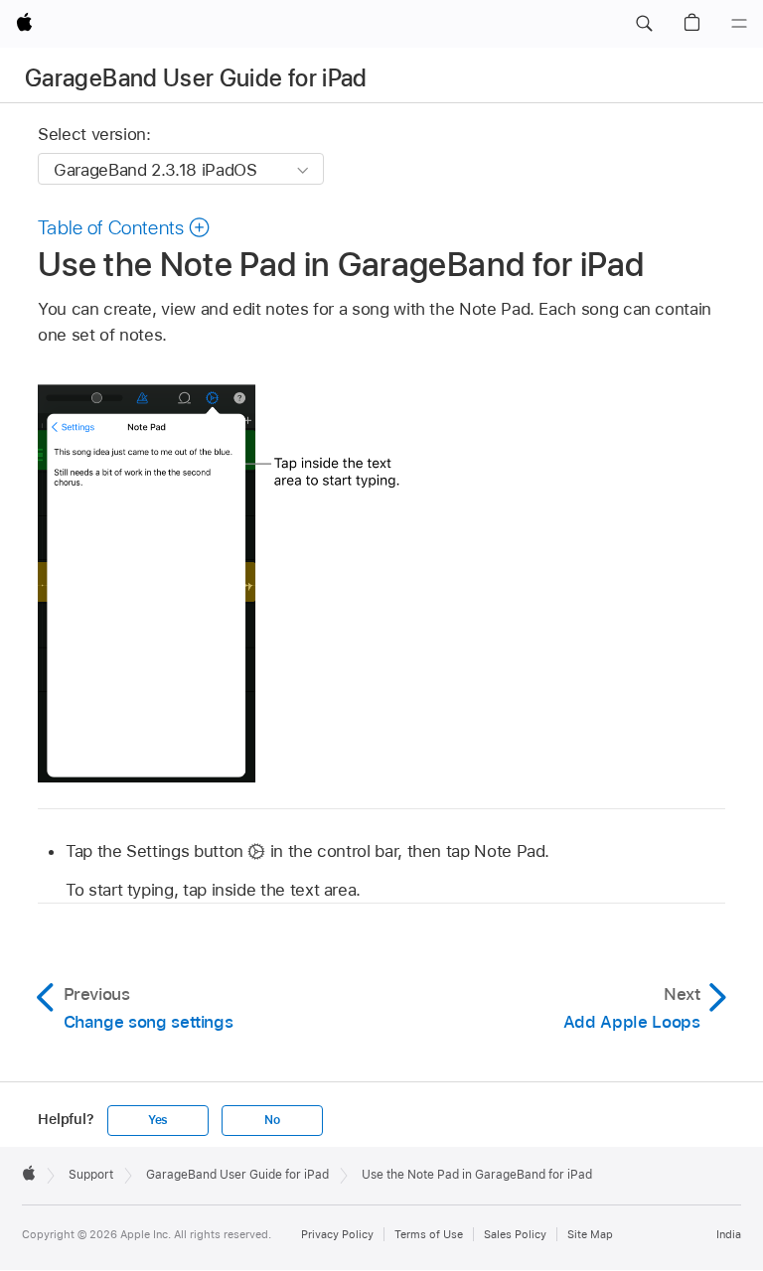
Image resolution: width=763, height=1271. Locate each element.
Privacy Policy (337, 1234)
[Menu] (739, 24)
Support (91, 1175)
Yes (158, 1120)
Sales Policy (515, 1234)
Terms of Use (428, 1234)
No (272, 1120)
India (728, 1234)
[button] (644, 24)
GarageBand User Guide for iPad (196, 78)
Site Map (590, 1234)
